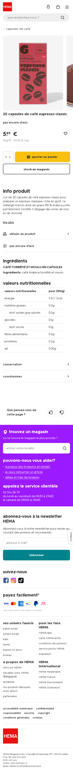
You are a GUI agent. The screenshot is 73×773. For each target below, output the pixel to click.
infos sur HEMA (12, 667)
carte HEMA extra (49, 638)
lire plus (8, 222)
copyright (44, 713)
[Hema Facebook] (6, 580)
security (29, 713)
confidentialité (45, 708)
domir (6, 644)
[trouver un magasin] (65, 448)
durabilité (8, 682)
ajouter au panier (44, 157)
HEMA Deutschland (51, 682)
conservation (12, 364)
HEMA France (47, 677)
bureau (7, 655)
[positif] (50, 412)
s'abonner (36, 555)
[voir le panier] (58, 6)
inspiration (45, 654)
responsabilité (12, 713)
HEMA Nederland (49, 671)
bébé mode (10, 628)
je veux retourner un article (24, 472)
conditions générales (16, 717)
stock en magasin (36, 169)
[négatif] (61, 412)
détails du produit (22, 234)
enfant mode (11, 634)
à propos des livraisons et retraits (27, 466)
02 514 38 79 (11, 492)
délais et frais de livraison (22, 477)
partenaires (10, 696)
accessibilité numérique (18, 708)
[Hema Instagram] (13, 580)
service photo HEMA (51, 648)
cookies (37, 717)
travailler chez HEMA (16, 672)
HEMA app (45, 632)
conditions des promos (52, 643)
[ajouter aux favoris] (65, 133)
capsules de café (18, 29)
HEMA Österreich (49, 687)
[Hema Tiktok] (21, 580)
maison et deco (12, 649)
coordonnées (12, 376)
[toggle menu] (67, 7)
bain (5, 639)
